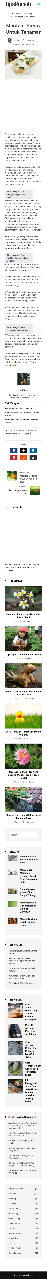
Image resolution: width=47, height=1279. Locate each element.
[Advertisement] (23, 108)
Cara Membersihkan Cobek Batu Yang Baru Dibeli (33, 1068)
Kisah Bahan (23, 1223)
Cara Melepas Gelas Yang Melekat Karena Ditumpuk (31, 1012)
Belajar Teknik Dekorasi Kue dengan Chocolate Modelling (21, 1164)
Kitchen (23, 1228)
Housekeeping (23, 1253)
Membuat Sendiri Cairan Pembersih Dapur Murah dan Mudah (21, 961)
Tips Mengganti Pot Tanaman (18, 408)
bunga (9, 430)
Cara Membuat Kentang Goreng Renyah (22, 952)
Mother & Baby (23, 1233)
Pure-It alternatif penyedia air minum (22, 969)
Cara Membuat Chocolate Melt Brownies (22, 1171)
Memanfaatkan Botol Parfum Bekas (28, 922)
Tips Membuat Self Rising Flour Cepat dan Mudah (22, 1134)
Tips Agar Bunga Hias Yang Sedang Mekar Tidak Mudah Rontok (23, 775)
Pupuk (26, 434)
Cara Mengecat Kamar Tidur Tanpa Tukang (28, 892)
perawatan (20, 430)
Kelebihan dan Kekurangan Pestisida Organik (21, 421)
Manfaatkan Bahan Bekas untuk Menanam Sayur (23, 817)
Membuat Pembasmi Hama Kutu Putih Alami (23, 616)
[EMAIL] (33, 457)
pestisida (32, 430)
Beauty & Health (23, 1189)
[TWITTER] (23, 450)
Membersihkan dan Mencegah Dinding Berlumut (28, 907)
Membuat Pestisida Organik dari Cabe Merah (22, 414)
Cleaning (23, 1193)
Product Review (23, 1248)
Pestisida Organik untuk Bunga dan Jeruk (28, 477)
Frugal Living (23, 1208)
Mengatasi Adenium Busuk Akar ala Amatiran (23, 693)
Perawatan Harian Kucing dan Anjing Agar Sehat (21, 977)
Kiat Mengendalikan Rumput (18, 490)
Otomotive (23, 1238)
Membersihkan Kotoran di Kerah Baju (29, 859)
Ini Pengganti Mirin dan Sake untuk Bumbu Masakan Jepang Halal (31, 1091)
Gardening (23, 1213)
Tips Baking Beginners (23, 1117)
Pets (23, 1243)
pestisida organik (13, 434)
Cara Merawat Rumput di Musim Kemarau (23, 733)
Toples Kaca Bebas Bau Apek (21, 983)
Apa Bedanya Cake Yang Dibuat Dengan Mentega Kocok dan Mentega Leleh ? (22, 1125)
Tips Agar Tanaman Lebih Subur (23, 654)
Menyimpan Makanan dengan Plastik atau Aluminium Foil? (29, 876)
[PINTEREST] (13, 457)
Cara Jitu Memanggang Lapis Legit (21, 1141)
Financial (23, 1203)
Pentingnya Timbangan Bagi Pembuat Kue (21, 1156)
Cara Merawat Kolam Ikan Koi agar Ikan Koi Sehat (31, 1050)
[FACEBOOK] (13, 450)
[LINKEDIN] (33, 450)
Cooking (23, 1198)
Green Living (23, 1218)
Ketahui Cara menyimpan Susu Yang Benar (22, 1149)
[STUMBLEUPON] (23, 457)
